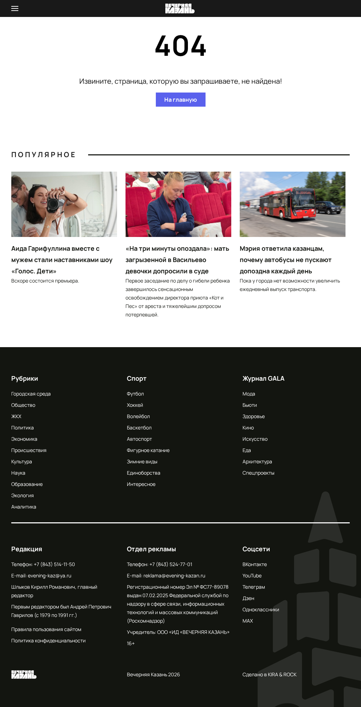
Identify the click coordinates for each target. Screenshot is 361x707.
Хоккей (135, 405)
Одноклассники (261, 609)
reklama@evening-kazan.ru (174, 575)
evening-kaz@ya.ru (49, 575)
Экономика (24, 438)
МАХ (248, 620)
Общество (23, 405)
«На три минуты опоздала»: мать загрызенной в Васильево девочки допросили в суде (177, 259)
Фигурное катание (148, 450)
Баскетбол (139, 427)
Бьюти (250, 405)
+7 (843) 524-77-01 (170, 564)
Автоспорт (139, 438)
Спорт (137, 378)
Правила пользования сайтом (46, 629)
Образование (27, 484)
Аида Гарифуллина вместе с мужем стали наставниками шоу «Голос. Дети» (61, 259)
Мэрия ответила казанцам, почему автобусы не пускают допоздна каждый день (286, 259)
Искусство (255, 438)
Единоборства (143, 472)
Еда (247, 450)
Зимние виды (142, 461)
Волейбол (138, 416)
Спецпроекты (258, 472)
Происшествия (29, 450)
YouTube (252, 575)
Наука (18, 472)
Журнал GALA (263, 378)
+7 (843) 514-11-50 (54, 564)
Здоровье (254, 416)
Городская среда (31, 393)
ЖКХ (16, 416)
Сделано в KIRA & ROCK (269, 674)
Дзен (248, 598)
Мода (249, 393)
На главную (180, 99)
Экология (22, 495)
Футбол (135, 393)
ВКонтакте (255, 564)
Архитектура (257, 461)
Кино (248, 427)
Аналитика (23, 506)
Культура (21, 461)
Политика (22, 427)
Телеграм (254, 586)
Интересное (141, 484)
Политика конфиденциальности (48, 640)
